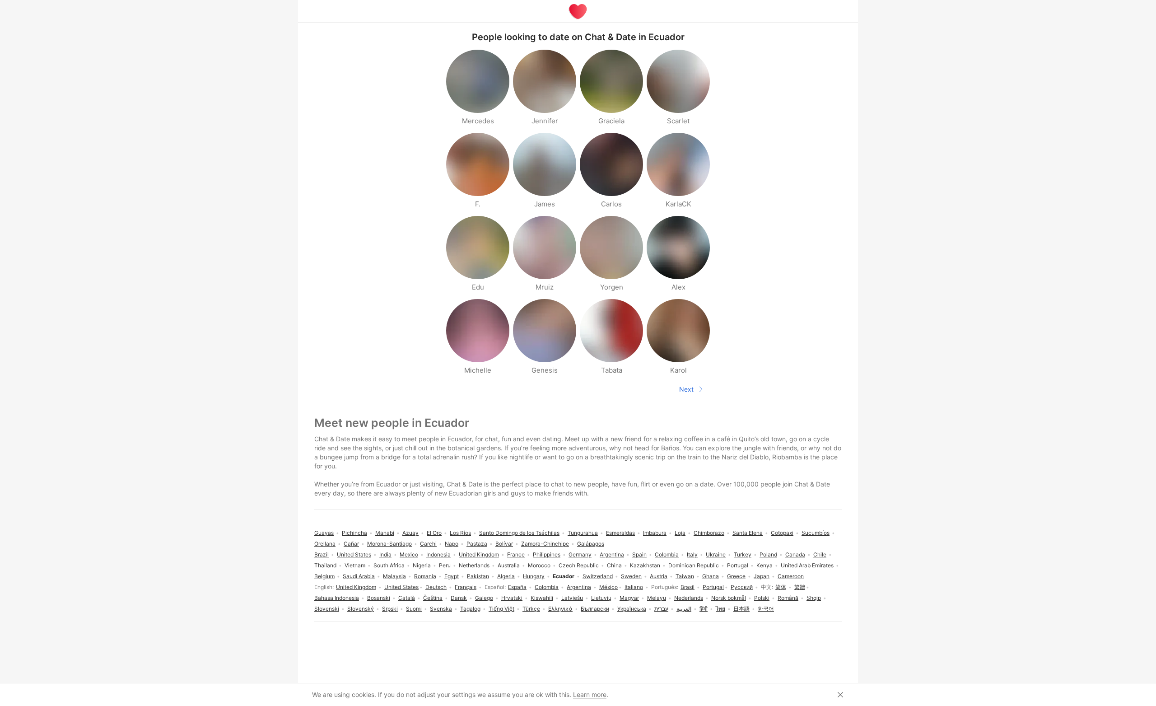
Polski (761, 597)
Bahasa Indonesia (336, 597)
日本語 (741, 608)
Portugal (713, 587)
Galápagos (590, 543)
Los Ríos (460, 532)
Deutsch (436, 587)
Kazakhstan (645, 565)
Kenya (764, 565)
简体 (780, 587)
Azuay (410, 532)
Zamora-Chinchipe (545, 543)
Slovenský (360, 608)
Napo (451, 543)
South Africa (389, 565)
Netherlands (474, 565)
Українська (631, 608)
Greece (736, 576)
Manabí (384, 532)
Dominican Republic (693, 565)
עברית (661, 608)
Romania (425, 576)
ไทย (720, 608)
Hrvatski (511, 597)
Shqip (813, 597)
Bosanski (378, 597)
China (614, 565)
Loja (680, 532)
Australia (509, 565)
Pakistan (478, 576)
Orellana (325, 543)
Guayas (324, 532)
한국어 (766, 608)
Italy (692, 554)
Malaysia (394, 576)
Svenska (441, 608)
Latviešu (572, 597)
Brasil (688, 587)
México (608, 587)
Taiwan (685, 576)
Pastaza (476, 543)
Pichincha (354, 532)
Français (465, 587)
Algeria (506, 576)
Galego (484, 597)
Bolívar (504, 543)
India (385, 554)
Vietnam (355, 565)
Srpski (390, 608)
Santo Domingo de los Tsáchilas (519, 532)
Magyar (629, 597)
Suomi (414, 608)
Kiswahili (542, 597)
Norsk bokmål (728, 597)
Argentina (579, 587)
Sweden (631, 576)
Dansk (459, 597)
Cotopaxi (782, 532)
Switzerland (598, 576)
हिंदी (703, 608)
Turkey (742, 554)
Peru (445, 565)
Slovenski (326, 608)
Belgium (324, 576)
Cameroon (791, 576)
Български (595, 608)
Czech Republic (579, 565)
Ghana (710, 576)
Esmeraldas (620, 532)
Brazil (321, 554)
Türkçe (531, 608)
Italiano (634, 587)
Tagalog (470, 608)
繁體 (799, 587)
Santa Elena (747, 532)
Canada (795, 554)
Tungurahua (583, 532)
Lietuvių (601, 597)
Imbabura (655, 532)
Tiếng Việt (501, 608)
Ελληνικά (560, 608)
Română (788, 597)
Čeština (433, 597)
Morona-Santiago (389, 543)
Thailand (325, 565)
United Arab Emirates (807, 565)
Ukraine (716, 554)
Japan (761, 576)
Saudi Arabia (359, 576)
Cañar (351, 543)
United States (401, 587)
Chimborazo (709, 532)
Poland (768, 554)
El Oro (434, 532)
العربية (683, 608)
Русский (742, 587)
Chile (819, 554)
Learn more (589, 694)
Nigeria (422, 565)
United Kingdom (356, 587)
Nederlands (688, 597)
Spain (639, 554)
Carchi (428, 543)
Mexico (409, 554)
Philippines (546, 554)
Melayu (656, 597)
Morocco (539, 565)
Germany (580, 554)
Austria (658, 576)
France (516, 554)
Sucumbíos (816, 532)
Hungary (534, 576)
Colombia (547, 587)
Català (406, 597)
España (517, 587)
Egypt (451, 576)
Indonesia (438, 554)
